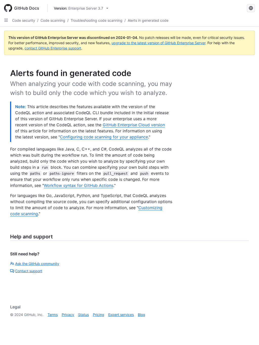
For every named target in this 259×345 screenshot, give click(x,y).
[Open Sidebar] (6, 20)
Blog (141, 314)
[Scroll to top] (248, 334)
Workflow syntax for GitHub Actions (78, 185)
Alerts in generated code (148, 20)
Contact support (28, 271)
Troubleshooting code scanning (96, 20)
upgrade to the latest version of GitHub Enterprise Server (158, 43)
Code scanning (52, 20)
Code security (23, 20)
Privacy (68, 314)
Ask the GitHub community (37, 263)
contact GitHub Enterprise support (53, 48)
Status (83, 314)
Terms (53, 314)
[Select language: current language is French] (251, 8)
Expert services (121, 314)
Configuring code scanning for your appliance (104, 136)
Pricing (98, 314)
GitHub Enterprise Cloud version (134, 124)
